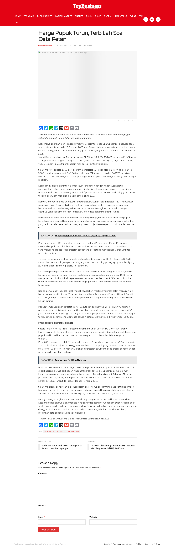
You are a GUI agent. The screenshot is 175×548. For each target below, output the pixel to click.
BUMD (98, 16)
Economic (28, 16)
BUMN (89, 16)
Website (93, 517)
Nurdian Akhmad (45, 46)
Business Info (44, 16)
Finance (79, 16)
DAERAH (108, 16)
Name (42, 505)
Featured (88, 46)
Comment (43, 473)
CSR (141, 16)
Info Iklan (138, 544)
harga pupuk (73, 431)
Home (17, 16)
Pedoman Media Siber (122, 544)
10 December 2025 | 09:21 (67, 46)
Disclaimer (149, 544)
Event (133, 16)
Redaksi (107, 544)
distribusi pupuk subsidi (54, 431)
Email (41, 517)
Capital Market (63, 16)
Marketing (121, 16)
